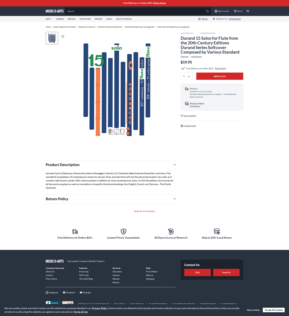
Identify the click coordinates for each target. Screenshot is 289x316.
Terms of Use (81, 311)
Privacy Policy (99, 308)
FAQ (197, 272)
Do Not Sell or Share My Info (183, 304)
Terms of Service (137, 304)
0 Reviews (184, 57)
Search (70, 11)
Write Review (196, 57)
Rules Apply (160, 3)
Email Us (226, 272)
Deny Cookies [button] (253, 310)
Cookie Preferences (229, 304)
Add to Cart (220, 76)
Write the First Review (144, 211)
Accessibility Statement (158, 304)
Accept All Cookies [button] (274, 310)
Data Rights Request (208, 304)
